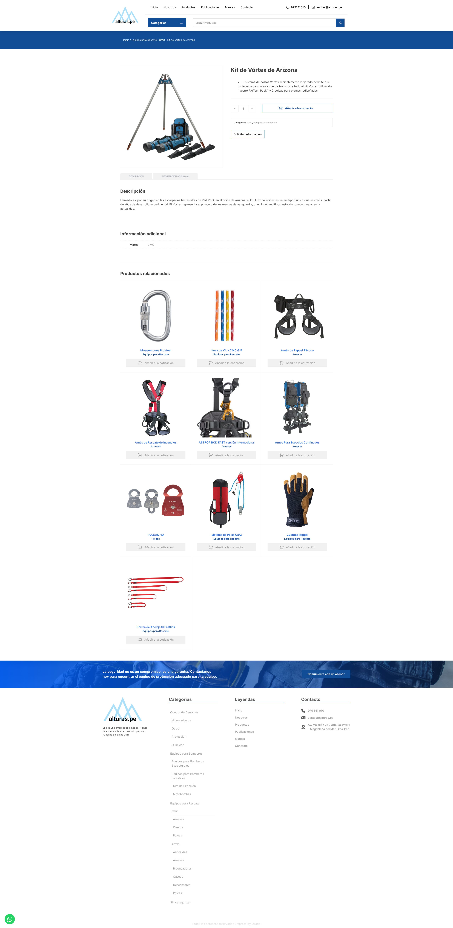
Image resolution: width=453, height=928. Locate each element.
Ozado (256, 924)
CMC (162, 39)
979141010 (298, 7)
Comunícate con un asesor (326, 674)
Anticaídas (180, 852)
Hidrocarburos (181, 720)
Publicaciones (210, 7)
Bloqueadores (182, 868)
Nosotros (170, 7)
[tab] (136, 176)
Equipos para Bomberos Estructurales (188, 763)
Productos (188, 7)
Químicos (178, 745)
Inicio (154, 7)
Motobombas (182, 794)
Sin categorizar (180, 902)
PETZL (176, 844)
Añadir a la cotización (299, 108)
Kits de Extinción (184, 786)
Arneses (297, 354)
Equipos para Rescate (144, 39)
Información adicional (175, 176)
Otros (175, 728)
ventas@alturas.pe (329, 7)
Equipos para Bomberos (186, 753)
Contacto (246, 7)
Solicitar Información (248, 134)
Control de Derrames (184, 712)
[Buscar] (340, 23)
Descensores (181, 885)
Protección (179, 736)
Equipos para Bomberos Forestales (188, 776)
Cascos (178, 827)
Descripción (136, 176)
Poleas (156, 538)
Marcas (230, 7)
